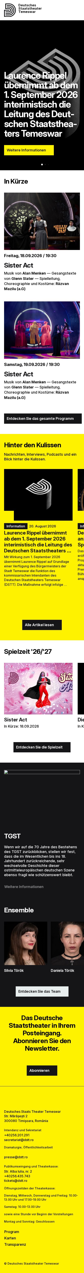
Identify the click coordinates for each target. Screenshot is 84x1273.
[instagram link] (42, 1098)
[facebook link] (32, 1098)
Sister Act (18, 265)
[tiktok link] (52, 1098)
